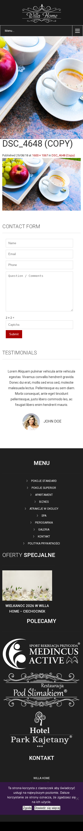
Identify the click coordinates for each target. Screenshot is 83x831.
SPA (44, 515)
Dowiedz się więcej (47, 808)
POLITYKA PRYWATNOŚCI (44, 543)
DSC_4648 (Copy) (63, 155)
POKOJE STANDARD (44, 481)
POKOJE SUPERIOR (44, 488)
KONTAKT (44, 536)
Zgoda (27, 808)
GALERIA (43, 529)
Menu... (9, 30)
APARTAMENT (44, 494)
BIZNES (44, 501)
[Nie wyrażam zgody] (77, 798)
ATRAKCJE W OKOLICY (44, 508)
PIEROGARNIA (44, 522)
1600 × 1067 (40, 155)
